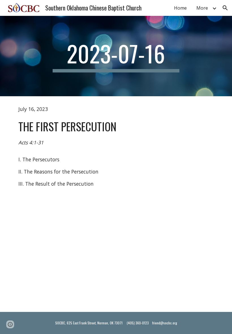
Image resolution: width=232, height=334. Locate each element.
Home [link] (180, 8)
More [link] (202, 8)
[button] (225, 8)
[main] (116, 56)
